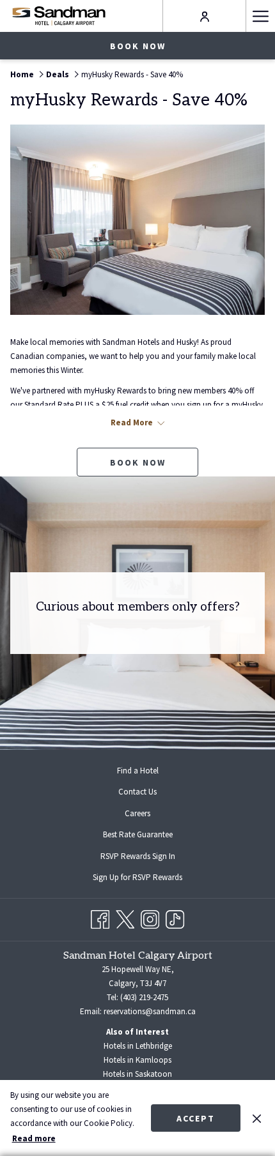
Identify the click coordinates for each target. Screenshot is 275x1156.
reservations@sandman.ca (150, 1011)
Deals (57, 74)
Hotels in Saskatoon (137, 1074)
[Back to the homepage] (58, 15)
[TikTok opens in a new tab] (175, 917)
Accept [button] (196, 1118)
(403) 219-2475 (144, 997)
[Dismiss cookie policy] (257, 1117)
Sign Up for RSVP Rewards (148, 878)
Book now (138, 46)
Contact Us (137, 791)
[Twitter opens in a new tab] (125, 917)
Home (22, 74)
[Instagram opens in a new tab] (150, 917)
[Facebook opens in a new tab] (100, 917)
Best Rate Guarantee (138, 834)
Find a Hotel (138, 770)
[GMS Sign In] (205, 15)
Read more (34, 1138)
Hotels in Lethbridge (138, 1045)
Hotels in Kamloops (137, 1059)
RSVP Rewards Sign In (148, 857)
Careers (137, 813)
